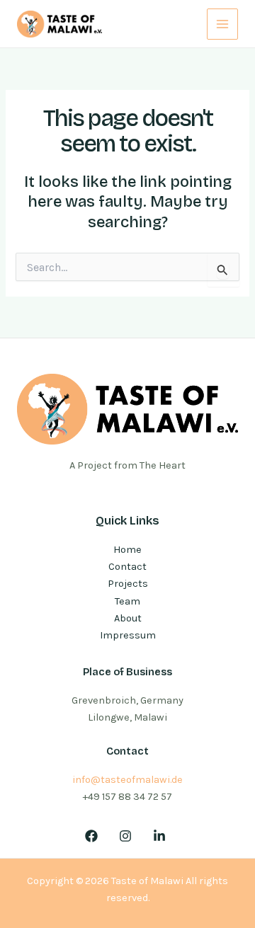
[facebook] (94, 836)
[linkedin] (161, 836)
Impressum (128, 635)
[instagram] (127, 836)
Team (127, 601)
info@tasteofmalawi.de (127, 780)
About (128, 618)
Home (127, 550)
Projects (128, 584)
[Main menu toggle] (222, 24)
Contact (127, 567)
